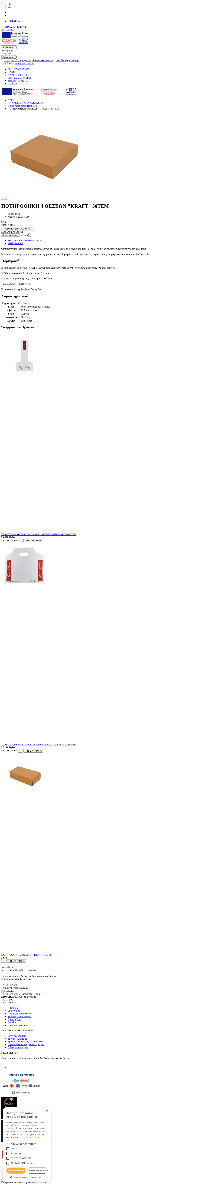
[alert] (27, 1144)
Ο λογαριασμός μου (18, 1047)
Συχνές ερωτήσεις (17, 1035)
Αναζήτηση (7, 50)
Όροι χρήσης (14, 1019)
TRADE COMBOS (18, 80)
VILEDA (12, 83)
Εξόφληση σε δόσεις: (12, 231)
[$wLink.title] (15, 44)
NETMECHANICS (38, 1182)
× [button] (47, 1111)
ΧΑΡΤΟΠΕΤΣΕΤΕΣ (18, 75)
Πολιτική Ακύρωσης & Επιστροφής (26, 1044)
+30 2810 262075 (10, 985)
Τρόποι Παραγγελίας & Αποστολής (25, 1041)
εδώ (147, 254)
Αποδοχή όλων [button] (15, 1170)
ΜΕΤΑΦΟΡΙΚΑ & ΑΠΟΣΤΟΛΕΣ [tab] (25, 240)
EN (9, 6)
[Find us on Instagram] (9, 15)
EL (9, 4)
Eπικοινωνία (14, 1010)
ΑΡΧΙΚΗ (12, 100)
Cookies (12, 1022)
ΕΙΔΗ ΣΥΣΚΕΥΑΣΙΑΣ (19, 77)
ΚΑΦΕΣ (12, 72)
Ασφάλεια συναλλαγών (19, 1013)
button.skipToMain (24, 63)
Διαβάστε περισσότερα (31, 1137)
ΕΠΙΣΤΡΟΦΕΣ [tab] (15, 243)
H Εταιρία (13, 1008)
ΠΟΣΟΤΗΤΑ (8, 225)
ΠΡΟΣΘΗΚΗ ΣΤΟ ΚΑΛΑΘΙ (15, 229)
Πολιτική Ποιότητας (18, 1025)
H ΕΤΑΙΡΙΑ (14, 21)
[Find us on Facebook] (9, 12)
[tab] (101, 261)
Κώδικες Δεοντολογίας (19, 1016)
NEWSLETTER (9, 1052)
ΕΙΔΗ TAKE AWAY (18, 69)
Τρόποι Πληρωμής (17, 1038)
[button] (27, 1177)
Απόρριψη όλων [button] (37, 1170)
